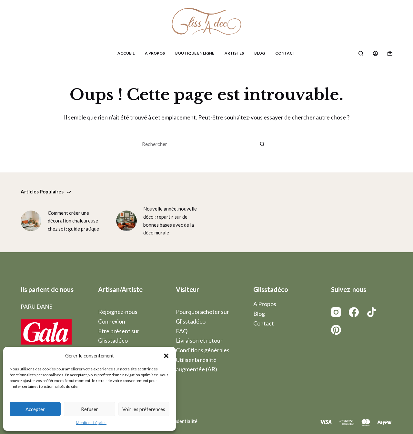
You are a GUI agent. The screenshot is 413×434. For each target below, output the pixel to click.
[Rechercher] (360, 53)
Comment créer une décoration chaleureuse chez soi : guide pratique (73, 221)
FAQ (181, 331)
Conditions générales (202, 350)
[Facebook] (354, 312)
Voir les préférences (143, 409)
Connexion (111, 321)
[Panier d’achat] (390, 53)
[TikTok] (372, 312)
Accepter (35, 409)
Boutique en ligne (194, 53)
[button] (166, 356)
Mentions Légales (91, 422)
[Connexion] (375, 53)
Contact (285, 53)
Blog (259, 53)
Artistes (234, 53)
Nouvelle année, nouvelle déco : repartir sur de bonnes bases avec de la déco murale (170, 220)
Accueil (126, 53)
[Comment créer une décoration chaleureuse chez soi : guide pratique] (31, 221)
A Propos (155, 53)
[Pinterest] (336, 330)
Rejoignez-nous (117, 311)
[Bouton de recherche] (262, 144)
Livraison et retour (199, 340)
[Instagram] (336, 312)
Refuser (89, 409)
